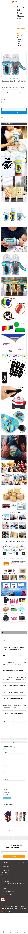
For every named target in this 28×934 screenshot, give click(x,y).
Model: (3, 95)
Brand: (3, 97)
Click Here (14, 838)
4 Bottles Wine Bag (6, 826)
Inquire (14, 109)
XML (25, 908)
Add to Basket (14, 112)
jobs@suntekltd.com (6, 874)
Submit (7, 798)
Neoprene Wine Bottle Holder (21, 826)
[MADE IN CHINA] (3, 899)
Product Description (8, 123)
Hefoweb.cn (16, 908)
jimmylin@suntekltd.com (8, 891)
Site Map (22, 908)
